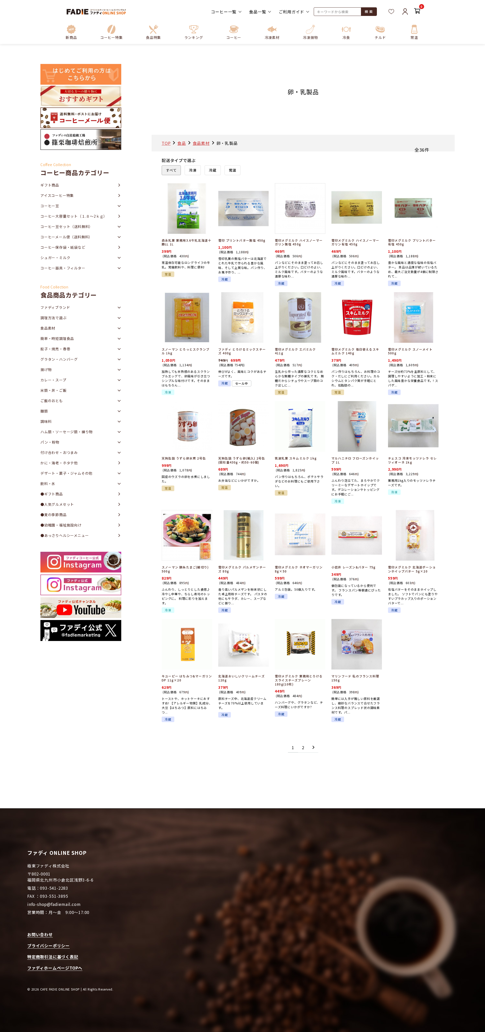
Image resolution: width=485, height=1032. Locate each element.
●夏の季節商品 (53, 514)
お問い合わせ (40, 934)
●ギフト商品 (51, 493)
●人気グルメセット (57, 504)
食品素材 (201, 143)
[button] (111, 32)
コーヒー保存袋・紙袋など (62, 247)
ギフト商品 (49, 185)
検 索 (369, 11)
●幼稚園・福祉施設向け (61, 525)
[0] (417, 12)
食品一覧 (257, 12)
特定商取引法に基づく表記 (52, 957)
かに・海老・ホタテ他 (59, 462)
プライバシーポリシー (48, 946)
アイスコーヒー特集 (57, 195)
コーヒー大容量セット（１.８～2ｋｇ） (73, 216)
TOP (166, 143)
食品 (181, 143)
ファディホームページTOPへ (54, 968)
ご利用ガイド (291, 12)
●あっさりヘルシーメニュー (64, 535)
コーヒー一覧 (223, 12)
